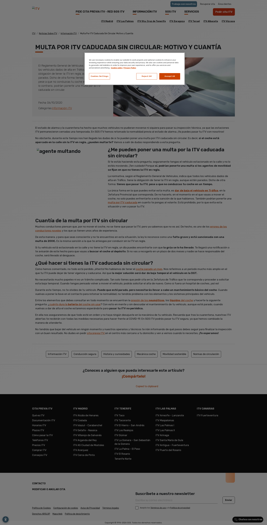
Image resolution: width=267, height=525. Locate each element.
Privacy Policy (129, 68)
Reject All (147, 76)
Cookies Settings (99, 76)
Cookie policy (117, 68)
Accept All (170, 76)
